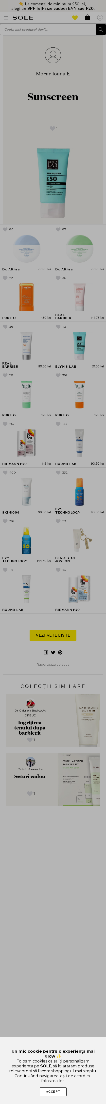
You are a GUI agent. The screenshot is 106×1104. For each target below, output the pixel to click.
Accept (53, 1092)
